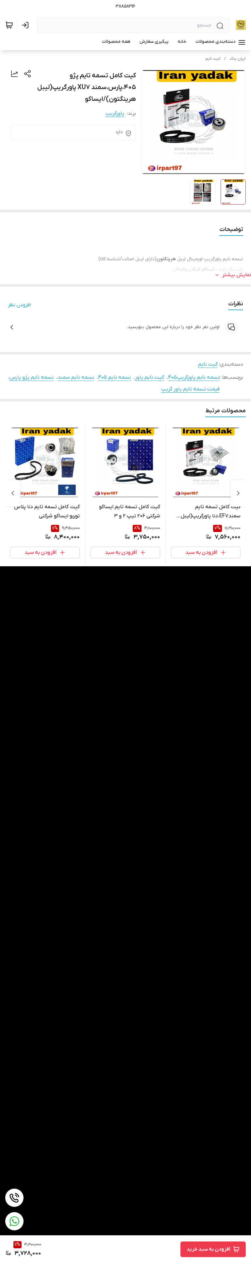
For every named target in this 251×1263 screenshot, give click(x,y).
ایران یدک (238, 58)
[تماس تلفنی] (14, 1198)
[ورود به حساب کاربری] (26, 25)
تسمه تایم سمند (76, 377)
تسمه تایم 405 (114, 377)
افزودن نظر (19, 305)
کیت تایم (212, 58)
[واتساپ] (14, 1221)
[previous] (238, 493)
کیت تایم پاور (149, 377)
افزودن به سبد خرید (208, 1249)
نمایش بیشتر (236, 275)
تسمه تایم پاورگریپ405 (194, 377)
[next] (13, 493)
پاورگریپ (115, 113)
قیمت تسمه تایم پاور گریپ (190, 389)
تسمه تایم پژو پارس (31, 377)
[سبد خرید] (9, 25)
